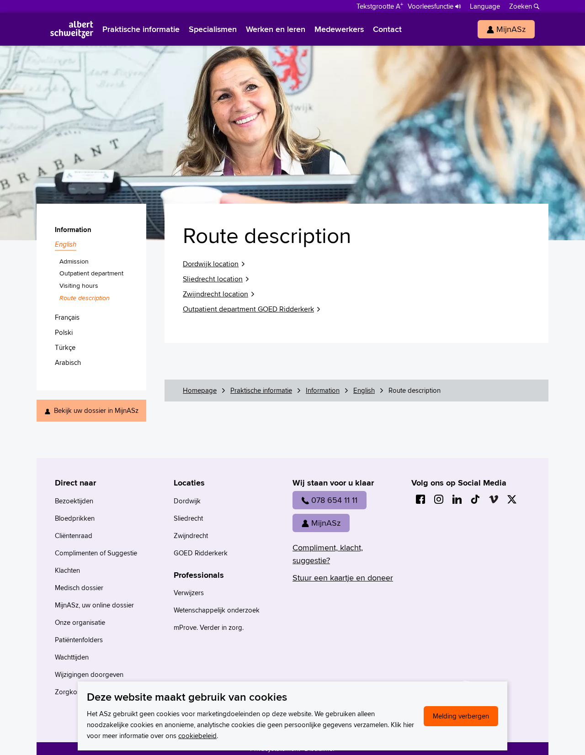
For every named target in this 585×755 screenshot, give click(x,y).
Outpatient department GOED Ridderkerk (248, 309)
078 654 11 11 (334, 500)
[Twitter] (512, 499)
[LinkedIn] (457, 499)
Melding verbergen (461, 716)
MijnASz (325, 522)
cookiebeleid (197, 735)
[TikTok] (475, 499)
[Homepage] (71, 29)
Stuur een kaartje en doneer (342, 577)
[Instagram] (439, 499)
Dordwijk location (211, 264)
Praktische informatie (261, 390)
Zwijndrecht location (215, 294)
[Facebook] (420, 499)
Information (323, 390)
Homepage (200, 390)
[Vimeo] (493, 499)
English (364, 390)
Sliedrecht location (213, 279)
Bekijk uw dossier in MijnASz (96, 410)
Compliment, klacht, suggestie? (327, 554)
